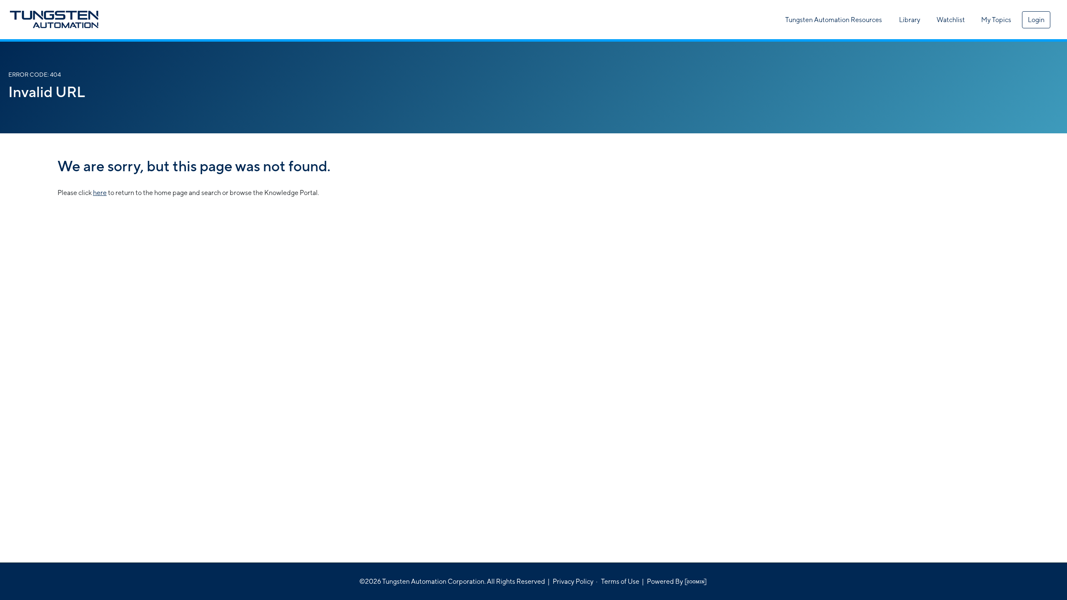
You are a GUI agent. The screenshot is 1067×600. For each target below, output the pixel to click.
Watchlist (951, 20)
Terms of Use (620, 581)
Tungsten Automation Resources (833, 20)
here (100, 193)
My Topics (996, 20)
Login (1036, 20)
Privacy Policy (573, 581)
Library (909, 20)
